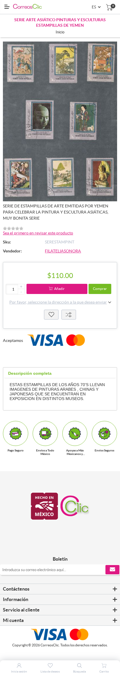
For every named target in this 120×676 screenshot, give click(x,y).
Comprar (100, 289)
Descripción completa (30, 373)
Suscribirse (112, 569)
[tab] (30, 373)
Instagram (66, 547)
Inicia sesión (19, 671)
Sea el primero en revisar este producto (38, 233)
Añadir (59, 289)
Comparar (68, 315)
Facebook (53, 547)
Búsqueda (79, 671)
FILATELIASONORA (63, 251)
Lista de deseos (51, 315)
